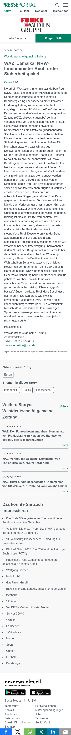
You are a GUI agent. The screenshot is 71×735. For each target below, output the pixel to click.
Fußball (11, 657)
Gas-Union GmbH (17, 582)
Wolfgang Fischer (17, 570)
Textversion (42, 718)
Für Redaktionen (45, 705)
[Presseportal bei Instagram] (33, 700)
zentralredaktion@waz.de (19, 345)
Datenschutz (12, 718)
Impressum (11, 705)
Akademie (11, 714)
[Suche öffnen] (57, 5)
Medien (10, 638)
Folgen (49, 38)
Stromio (11, 601)
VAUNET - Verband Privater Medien (28, 607)
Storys (7, 10)
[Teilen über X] (18, 731)
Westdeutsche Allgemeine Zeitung (25, 56)
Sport (9, 644)
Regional (41, 10)
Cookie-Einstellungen (18, 722)
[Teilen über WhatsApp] (30, 731)
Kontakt (9, 710)
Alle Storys (16, 38)
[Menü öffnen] (65, 5)
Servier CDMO (15, 613)
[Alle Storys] (35, 31)
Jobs (38, 714)
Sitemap (10, 726)
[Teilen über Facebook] (6, 731)
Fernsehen (12, 626)
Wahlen (11, 619)
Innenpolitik (11, 389)
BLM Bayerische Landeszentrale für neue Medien (36, 588)
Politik (27, 389)
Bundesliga (13, 663)
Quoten (10, 650)
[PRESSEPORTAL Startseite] (19, 5)
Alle (63, 406)
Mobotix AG (13, 576)
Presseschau (44, 389)
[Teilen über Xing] (41, 731)
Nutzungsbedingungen (49, 710)
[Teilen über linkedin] (53, 731)
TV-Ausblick (13, 632)
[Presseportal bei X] (27, 700)
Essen (8, 82)
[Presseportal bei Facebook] (23, 700)
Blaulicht (23, 10)
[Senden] (65, 731)
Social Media (43, 722)
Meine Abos (60, 10)
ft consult (11, 594)
